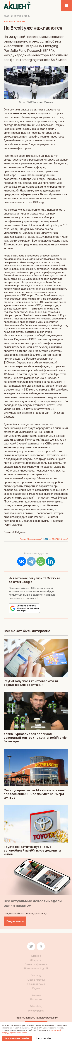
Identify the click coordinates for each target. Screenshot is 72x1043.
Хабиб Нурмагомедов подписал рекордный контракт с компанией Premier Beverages (36, 737)
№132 (45, 539)
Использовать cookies (17, 1038)
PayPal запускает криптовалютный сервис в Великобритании (31, 683)
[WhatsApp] (40, 561)
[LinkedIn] (50, 561)
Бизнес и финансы (36, 964)
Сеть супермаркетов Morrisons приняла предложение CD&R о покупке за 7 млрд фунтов (34, 794)
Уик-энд (36, 975)
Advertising (36, 1006)
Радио (36, 988)
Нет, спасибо (44, 1038)
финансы (9, 21)
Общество (36, 959)
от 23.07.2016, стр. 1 (58, 539)
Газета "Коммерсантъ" (31, 539)
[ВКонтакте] (21, 561)
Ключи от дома (36, 983)
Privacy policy (36, 1010)
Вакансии (36, 999)
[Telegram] (31, 561)
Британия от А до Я (36, 968)
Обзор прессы (36, 979)
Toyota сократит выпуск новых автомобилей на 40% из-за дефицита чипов (32, 850)
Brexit (21, 21)
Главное (36, 955)
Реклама (36, 995)
